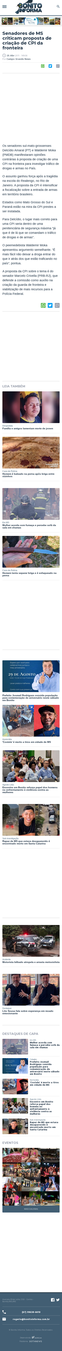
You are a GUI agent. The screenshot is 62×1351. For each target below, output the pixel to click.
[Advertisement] (31, 109)
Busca (58, 6)
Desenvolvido (25, 1337)
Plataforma (23, 1341)
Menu (5, 6)
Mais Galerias (31, 1209)
